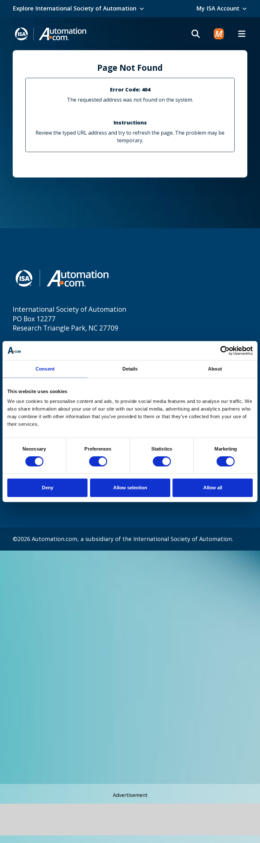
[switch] (98, 461)
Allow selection (130, 487)
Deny (47, 487)
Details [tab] (130, 368)
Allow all (212, 487)
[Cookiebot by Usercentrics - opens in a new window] (225, 350)
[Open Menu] (241, 33)
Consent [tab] (45, 368)
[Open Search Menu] (196, 33)
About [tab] (215, 368)
